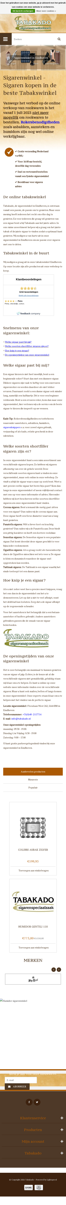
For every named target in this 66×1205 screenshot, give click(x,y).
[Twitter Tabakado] (37, 1102)
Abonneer (19, 1086)
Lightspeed (52, 1179)
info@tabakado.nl (21, 718)
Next (61, 57)
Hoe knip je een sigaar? (17, 350)
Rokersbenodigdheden (40, 122)
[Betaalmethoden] (28, 1187)
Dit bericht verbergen (23, 11)
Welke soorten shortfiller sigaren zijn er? (27, 346)
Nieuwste (33, 779)
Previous (5, 57)
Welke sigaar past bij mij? (18, 341)
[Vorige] (53, 969)
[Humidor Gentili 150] (33, 901)
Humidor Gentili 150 (33, 926)
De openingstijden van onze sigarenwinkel (27, 354)
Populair (33, 787)
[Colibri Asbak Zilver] (33, 825)
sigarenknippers (12, 427)
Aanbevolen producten (33, 771)
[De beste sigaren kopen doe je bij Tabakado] (33, 23)
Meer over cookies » (46, 11)
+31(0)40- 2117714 (32, 714)
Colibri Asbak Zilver (33, 850)
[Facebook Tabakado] (29, 1102)
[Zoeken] (59, 39)
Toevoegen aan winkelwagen (34, 870)
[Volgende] (59, 969)
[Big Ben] (33, 979)
